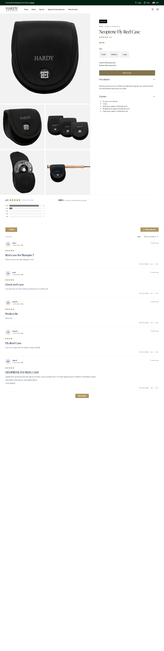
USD (157, 3)
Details (32, 3)
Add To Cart (127, 73)
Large (125, 54)
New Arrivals (73, 9)
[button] (105, 37)
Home (101, 26)
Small (103, 54)
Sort (139, 237)
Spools (41, 9)
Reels (34, 9)
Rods (26, 9)
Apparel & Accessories (56, 9)
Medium (114, 54)
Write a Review (152, 230)
